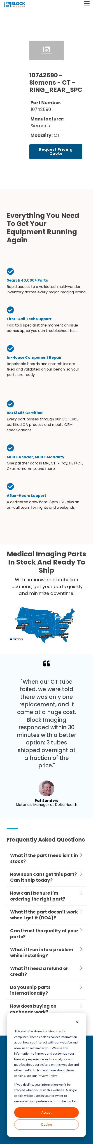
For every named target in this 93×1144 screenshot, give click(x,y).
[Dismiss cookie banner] (77, 1023)
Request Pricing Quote (56, 151)
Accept (46, 1112)
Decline (46, 1124)
